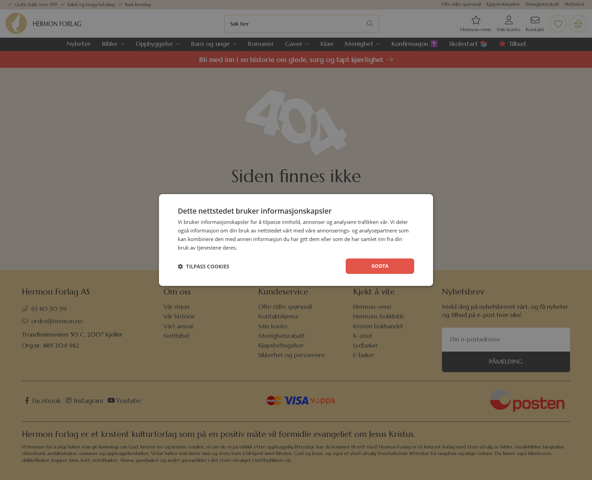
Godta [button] (379, 266)
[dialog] (296, 240)
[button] (203, 266)
